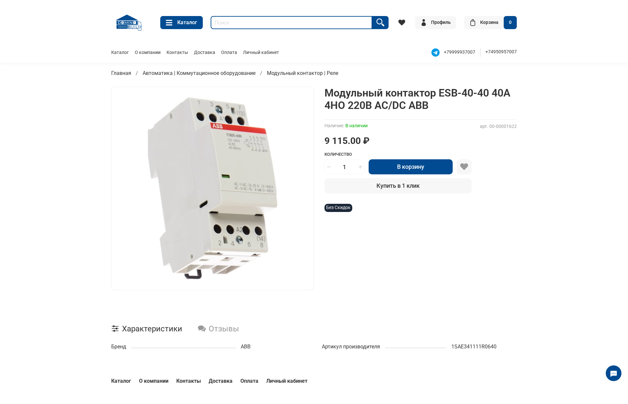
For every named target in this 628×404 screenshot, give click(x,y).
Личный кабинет (261, 52)
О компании (148, 52)
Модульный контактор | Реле (302, 73)
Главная (121, 73)
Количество (338, 154)
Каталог (187, 22)
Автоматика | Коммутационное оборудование (199, 73)
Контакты (177, 52)
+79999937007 (459, 52)
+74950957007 (501, 52)
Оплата (229, 52)
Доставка (204, 52)
